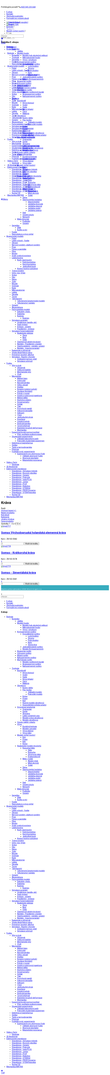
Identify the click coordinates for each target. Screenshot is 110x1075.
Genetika (15, 60)
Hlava (14, 98)
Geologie (15, 163)
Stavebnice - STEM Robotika (24, 191)
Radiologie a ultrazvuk (21, 131)
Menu (5, 199)
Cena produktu (7, 521)
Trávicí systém (18, 90)
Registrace (11, 49)
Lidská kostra (17, 88)
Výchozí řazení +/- (8, 510)
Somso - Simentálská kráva (18, 572)
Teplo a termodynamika (22, 154)
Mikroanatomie (18, 109)
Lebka (14, 111)
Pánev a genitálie (19, 79)
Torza (14, 116)
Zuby (14, 100)
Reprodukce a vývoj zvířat (22, 64)
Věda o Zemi (12, 161)
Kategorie (5, 517)
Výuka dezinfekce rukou (22, 133)
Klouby (14, 83)
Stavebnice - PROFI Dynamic (24, 189)
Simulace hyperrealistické (23, 128)
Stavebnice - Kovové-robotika (24, 171)
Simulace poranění (20, 126)
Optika (14, 152)
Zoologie (15, 57)
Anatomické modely (15, 66)
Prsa (14, 77)
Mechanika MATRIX (15, 195)
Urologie (15, 105)
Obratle (15, 113)
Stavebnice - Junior (20, 180)
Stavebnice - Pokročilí (21, 176)
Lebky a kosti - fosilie (20, 70)
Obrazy (15, 72)
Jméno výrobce (7, 519)
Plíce (14, 81)
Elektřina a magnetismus (22, 150)
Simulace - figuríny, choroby (23, 137)
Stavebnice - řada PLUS (22, 178)
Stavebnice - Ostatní (20, 174)
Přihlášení (12, 47)
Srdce (14, 94)
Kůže (14, 107)
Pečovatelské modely (21, 124)
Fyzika (10, 139)
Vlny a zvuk (16, 141)
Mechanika (16, 143)
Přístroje (15, 156)
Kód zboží (5, 515)
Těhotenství (17, 118)
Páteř (14, 68)
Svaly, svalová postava (21, 85)
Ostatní (15, 120)
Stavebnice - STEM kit (21, 187)
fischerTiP (16, 193)
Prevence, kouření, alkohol (23, 135)
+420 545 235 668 (28, 7)
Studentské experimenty (22, 148)
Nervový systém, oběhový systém (26, 75)
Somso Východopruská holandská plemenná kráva (33, 532)
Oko (13, 96)
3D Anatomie (13, 165)
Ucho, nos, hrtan (18, 92)
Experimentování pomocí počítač (25, 146)
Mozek (15, 103)
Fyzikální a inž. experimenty (23, 159)
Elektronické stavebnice (17, 167)
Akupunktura (17, 122)
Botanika (15, 55)
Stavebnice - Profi (19, 182)
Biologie (10, 53)
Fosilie (14, 62)
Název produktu (7, 513)
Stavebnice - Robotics (21, 184)
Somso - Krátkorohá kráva (18, 552)
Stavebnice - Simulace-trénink (24, 169)
